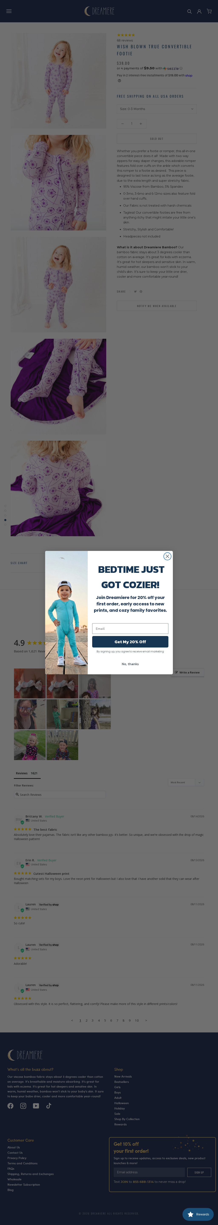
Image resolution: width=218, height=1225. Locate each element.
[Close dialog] (167, 556)
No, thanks (130, 663)
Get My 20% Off (130, 642)
